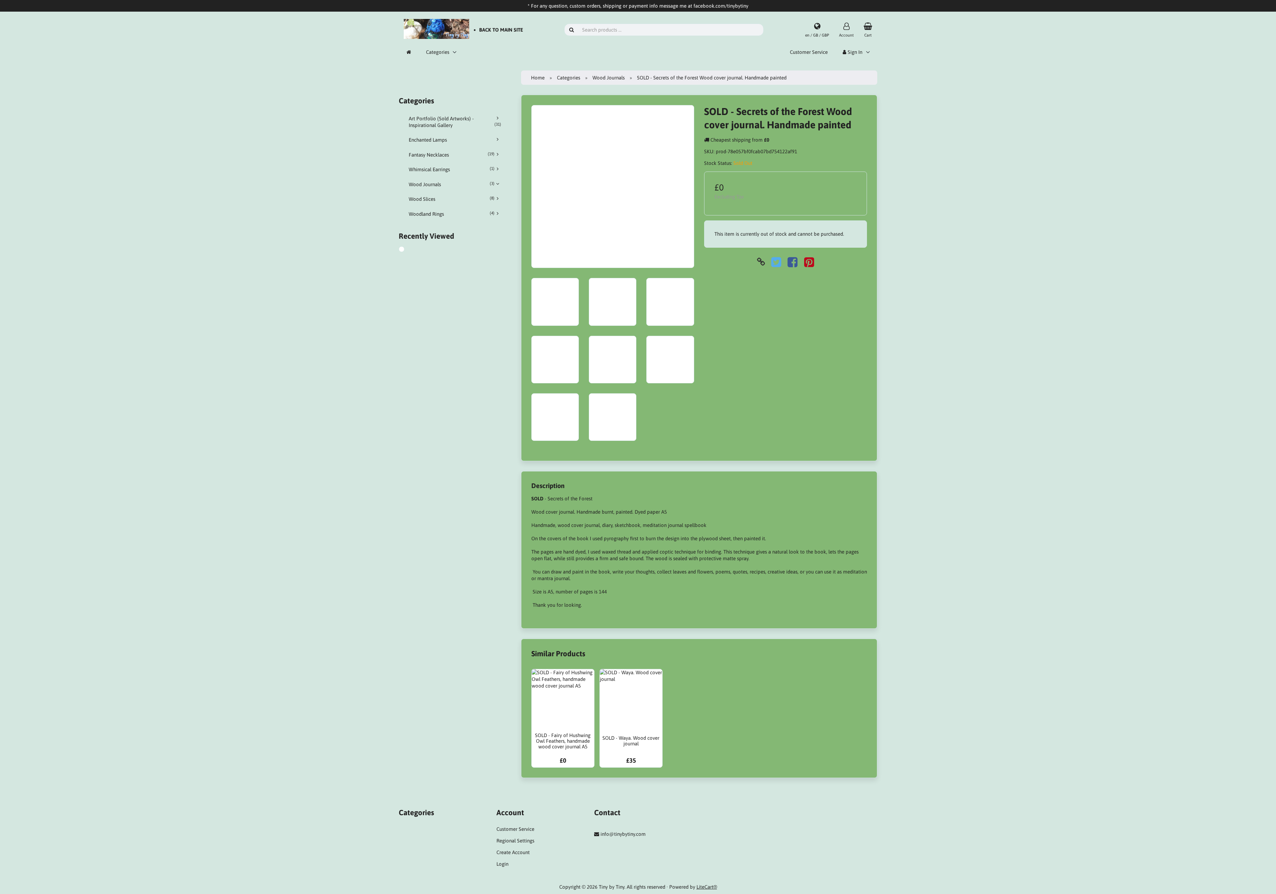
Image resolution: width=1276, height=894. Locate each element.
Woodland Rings (451, 214)
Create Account (513, 852)
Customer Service (809, 52)
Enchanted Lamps (428, 140)
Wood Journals (451, 184)
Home (538, 77)
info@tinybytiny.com (623, 834)
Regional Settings (515, 840)
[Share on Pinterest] (809, 262)
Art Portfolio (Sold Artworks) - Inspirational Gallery (455, 122)
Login (502, 864)
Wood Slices (451, 199)
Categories (437, 52)
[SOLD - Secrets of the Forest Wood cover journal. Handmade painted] (408, 250)
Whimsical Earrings (451, 169)
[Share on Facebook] (793, 262)
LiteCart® (706, 887)
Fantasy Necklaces (451, 155)
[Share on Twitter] (776, 262)
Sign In (854, 52)
